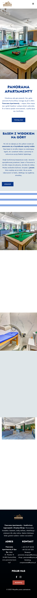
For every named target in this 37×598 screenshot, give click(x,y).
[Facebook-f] (16, 577)
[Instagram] (20, 577)
